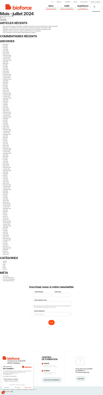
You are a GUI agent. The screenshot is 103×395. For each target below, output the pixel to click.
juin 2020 (5, 158)
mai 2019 (5, 177)
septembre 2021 (7, 134)
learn (4, 264)
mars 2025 (5, 69)
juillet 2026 (5, 44)
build (4, 266)
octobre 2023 (6, 96)
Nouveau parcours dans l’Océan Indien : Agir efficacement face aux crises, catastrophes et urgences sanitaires (30, 26)
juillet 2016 (5, 227)
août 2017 (5, 210)
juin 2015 (5, 241)
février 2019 (6, 181)
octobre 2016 (6, 224)
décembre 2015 (7, 238)
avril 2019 (5, 178)
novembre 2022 (7, 113)
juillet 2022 (5, 118)
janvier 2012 (6, 254)
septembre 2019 (7, 170)
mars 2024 (5, 88)
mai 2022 (5, 121)
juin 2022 (5, 120)
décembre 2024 (7, 74)
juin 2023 (5, 102)
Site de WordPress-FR (8, 280)
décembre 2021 (7, 129)
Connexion (5, 276)
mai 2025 (5, 66)
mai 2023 (5, 104)
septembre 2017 (7, 208)
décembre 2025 (7, 55)
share (4, 267)
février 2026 (6, 52)
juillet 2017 (5, 211)
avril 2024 (5, 87)
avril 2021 (5, 142)
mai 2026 (5, 47)
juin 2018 (5, 194)
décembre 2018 (7, 184)
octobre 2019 (6, 169)
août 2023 (5, 99)
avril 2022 (5, 123)
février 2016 (6, 235)
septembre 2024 (7, 79)
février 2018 (6, 200)
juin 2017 (5, 213)
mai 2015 (5, 243)
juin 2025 (5, 65)
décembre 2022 (7, 112)
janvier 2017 (6, 219)
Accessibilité (19, 389)
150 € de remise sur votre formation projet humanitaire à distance (19, 32)
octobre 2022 (6, 115)
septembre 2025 (7, 60)
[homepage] (18, 6)
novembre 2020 (7, 150)
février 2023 (6, 109)
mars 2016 (5, 233)
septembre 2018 (7, 189)
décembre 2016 (7, 221)
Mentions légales (6, 389)
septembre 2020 (7, 153)
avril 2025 (5, 68)
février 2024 (6, 90)
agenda (5, 261)
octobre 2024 (6, 77)
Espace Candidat (95, 2)
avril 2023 (5, 106)
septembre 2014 (7, 248)
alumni (4, 262)
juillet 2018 (5, 192)
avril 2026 (5, 49)
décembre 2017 (7, 203)
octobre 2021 (6, 132)
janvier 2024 (6, 91)
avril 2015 (5, 244)
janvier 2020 (6, 166)
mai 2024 (5, 85)
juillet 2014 (5, 249)
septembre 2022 (7, 117)
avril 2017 (5, 216)
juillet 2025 (5, 63)
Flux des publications (8, 277)
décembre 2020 (7, 148)
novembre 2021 (7, 131)
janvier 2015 (6, 246)
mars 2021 (5, 143)
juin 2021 (5, 139)
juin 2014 (5, 251)
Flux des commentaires (9, 279)
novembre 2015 (7, 240)
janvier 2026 (6, 53)
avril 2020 (5, 161)
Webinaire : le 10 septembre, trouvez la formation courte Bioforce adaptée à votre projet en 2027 (27, 27)
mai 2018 (5, 195)
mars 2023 (5, 107)
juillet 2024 (5, 82)
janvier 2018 (6, 202)
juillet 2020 (5, 156)
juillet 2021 (5, 137)
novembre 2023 (7, 95)
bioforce (5, 269)
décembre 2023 (7, 93)
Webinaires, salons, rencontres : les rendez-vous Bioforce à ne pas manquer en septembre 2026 (27, 29)
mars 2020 (5, 162)
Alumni (75, 1)
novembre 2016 (7, 222)
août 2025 (5, 61)
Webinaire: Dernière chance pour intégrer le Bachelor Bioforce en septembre (22, 31)
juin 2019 (5, 175)
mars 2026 (5, 50)
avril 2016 (5, 232)
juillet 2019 (5, 173)
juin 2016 (5, 229)
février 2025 (6, 71)
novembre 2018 (7, 186)
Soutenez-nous (25, 389)
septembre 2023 (7, 98)
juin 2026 (5, 46)
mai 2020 (5, 159)
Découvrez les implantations (51, 379)
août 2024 (5, 80)
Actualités (67, 1)
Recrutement (84, 1)
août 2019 (5, 172)
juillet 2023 (5, 101)
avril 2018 (5, 197)
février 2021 (6, 145)
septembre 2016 (7, 225)
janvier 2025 (6, 72)
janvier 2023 (6, 110)
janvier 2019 (6, 183)
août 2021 (5, 136)
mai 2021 (5, 140)
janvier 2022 (6, 128)
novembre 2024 (7, 76)
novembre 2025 (7, 57)
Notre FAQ (80, 378)
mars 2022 (5, 124)
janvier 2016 (6, 237)
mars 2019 (5, 180)
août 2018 (5, 191)
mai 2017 (5, 214)
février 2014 (6, 252)
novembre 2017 (7, 205)
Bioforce (59, 1)
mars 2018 (5, 199)
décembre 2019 (7, 167)
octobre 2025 (6, 58)
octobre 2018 (6, 188)
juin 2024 (5, 83)
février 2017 (6, 218)
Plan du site (13, 389)
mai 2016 (5, 230)
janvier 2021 (6, 147)
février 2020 (6, 164)
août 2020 (5, 154)
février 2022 (6, 126)
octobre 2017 (6, 207)
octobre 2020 (6, 151)
